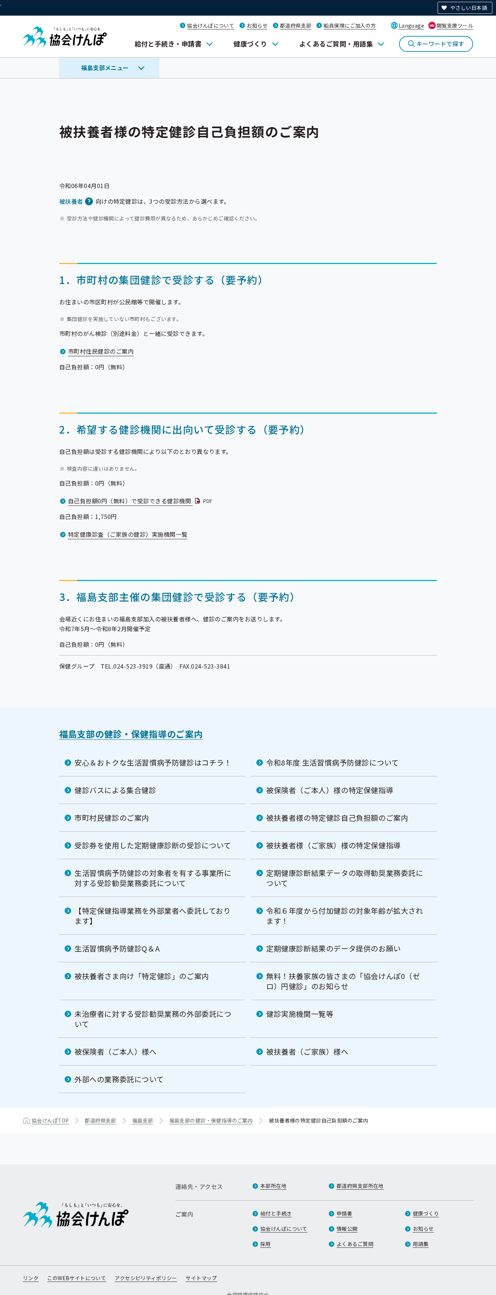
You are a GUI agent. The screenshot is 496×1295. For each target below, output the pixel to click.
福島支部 (142, 1120)
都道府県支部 (296, 25)
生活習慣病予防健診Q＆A (117, 948)
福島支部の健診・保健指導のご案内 (131, 733)
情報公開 (347, 1228)
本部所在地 (273, 1185)
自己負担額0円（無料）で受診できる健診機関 (141, 500)
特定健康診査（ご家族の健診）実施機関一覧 (128, 534)
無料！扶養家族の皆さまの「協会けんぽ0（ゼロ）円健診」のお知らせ (343, 981)
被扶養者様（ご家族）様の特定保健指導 (333, 845)
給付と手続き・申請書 (168, 43)
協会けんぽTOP (50, 1120)
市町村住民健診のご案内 (101, 351)
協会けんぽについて (210, 25)
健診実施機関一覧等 (299, 1013)
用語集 (420, 1243)
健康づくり (250, 43)
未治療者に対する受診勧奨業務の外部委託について (153, 1018)
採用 (265, 1243)
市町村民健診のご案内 (111, 817)
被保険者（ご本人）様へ (115, 1051)
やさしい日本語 (468, 7)
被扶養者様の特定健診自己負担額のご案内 (337, 817)
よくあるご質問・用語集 (336, 43)
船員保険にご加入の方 (350, 25)
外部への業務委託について (119, 1079)
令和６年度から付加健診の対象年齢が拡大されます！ (344, 915)
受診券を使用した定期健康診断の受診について (152, 845)
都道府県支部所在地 (360, 1185)
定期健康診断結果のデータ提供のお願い (333, 948)
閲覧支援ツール (454, 25)
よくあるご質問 (355, 1243)
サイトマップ (201, 1278)
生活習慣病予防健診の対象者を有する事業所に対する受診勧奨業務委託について (153, 878)
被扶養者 (71, 201)
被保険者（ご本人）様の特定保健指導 (329, 790)
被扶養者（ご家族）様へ (307, 1051)
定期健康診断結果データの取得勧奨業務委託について (344, 878)
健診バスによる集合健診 (115, 790)
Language (411, 25)
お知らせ (257, 25)
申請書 (344, 1213)
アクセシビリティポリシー (146, 1278)
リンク (30, 1278)
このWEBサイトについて (76, 1278)
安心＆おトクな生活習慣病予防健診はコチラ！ (153, 762)
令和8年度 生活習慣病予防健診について (332, 762)
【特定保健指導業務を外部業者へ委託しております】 (152, 915)
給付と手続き (276, 1213)
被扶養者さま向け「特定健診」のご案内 (141, 976)
